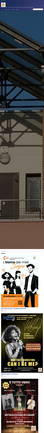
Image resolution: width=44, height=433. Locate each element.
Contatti (16, 9)
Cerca (32, 9)
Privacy (12, 9)
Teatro (6, 310)
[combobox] (38, 9)
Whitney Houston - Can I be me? (9, 374)
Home (2, 9)
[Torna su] (42, 431)
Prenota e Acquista (3, 0)
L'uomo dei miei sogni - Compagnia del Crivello (13, 308)
